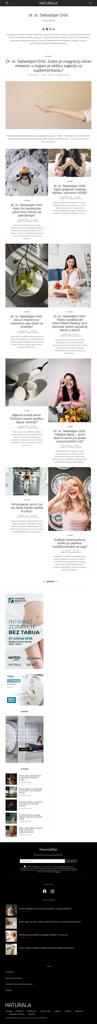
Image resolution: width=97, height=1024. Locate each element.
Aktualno (31, 1014)
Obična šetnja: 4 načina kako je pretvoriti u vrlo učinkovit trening (30, 791)
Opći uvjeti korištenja (13, 978)
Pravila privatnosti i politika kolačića (19, 984)
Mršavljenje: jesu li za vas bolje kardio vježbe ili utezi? (26, 507)
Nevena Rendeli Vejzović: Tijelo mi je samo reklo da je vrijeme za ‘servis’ (24, 735)
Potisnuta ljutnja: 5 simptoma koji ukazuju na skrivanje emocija (31, 804)
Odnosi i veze (45, 1011)
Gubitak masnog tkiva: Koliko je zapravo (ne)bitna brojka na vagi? (69, 543)
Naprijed (50, 581)
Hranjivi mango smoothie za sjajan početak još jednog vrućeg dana (46, 948)
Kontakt (8, 990)
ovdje (57, 872)
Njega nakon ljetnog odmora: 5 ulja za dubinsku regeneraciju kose (31, 830)
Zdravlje (9, 1011)
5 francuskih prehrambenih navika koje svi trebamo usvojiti (30, 778)
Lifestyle (68, 1011)
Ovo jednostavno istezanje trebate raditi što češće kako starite (30, 817)
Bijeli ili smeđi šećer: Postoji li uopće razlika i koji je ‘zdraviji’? (27, 418)
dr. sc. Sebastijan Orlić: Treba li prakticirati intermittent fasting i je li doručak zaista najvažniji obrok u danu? (69, 323)
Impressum (10, 972)
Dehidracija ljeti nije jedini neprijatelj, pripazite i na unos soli (43, 935)
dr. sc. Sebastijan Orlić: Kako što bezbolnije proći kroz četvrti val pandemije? (27, 210)
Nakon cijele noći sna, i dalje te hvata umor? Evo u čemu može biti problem (50, 922)
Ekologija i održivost (16, 1014)
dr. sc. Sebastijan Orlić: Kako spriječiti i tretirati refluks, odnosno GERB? (69, 189)
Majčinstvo (79, 1011)
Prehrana (19, 1011)
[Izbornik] (7, 3)
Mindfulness (31, 1011)
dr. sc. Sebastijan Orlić (61, 75)
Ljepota (57, 1011)
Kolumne (48, 56)
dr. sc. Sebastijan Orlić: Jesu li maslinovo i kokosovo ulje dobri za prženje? (27, 322)
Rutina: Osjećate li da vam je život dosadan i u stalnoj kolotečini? (45, 909)
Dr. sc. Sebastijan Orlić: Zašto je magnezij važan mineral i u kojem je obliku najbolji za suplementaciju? (48, 65)
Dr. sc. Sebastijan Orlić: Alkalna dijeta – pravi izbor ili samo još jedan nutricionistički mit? (69, 436)
